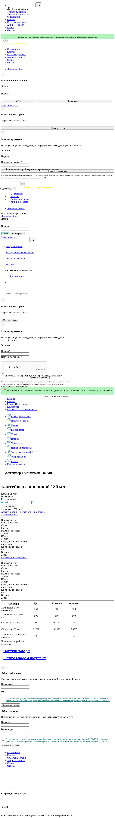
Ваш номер (7, 684)
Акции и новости (16, 25)
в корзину (10, 506)
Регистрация (74, 101)
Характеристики (9, 512)
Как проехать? (11, 800)
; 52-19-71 (28, 282)
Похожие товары (16, 651)
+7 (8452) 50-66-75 (16, 282)
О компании (13, 17)
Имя (3, 691)
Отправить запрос (10, 705)
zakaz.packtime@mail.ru (13, 812)
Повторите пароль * (11, 162)
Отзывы (11, 30)
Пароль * (5, 156)
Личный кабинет (16, 69)
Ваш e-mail (6, 722)
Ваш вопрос (7, 729)
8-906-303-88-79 (15, 288)
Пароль (5, 93)
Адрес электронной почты (14, 120)
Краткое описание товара (32, 512)
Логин (4, 86)
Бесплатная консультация (14, 787)
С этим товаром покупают (24, 658)
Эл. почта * (7, 150)
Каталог (11, 19)
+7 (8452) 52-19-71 (10, 776)
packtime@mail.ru (34, 812)
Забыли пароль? (9, 105)
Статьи (10, 27)
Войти (18, 101)
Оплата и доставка (16, 22)
